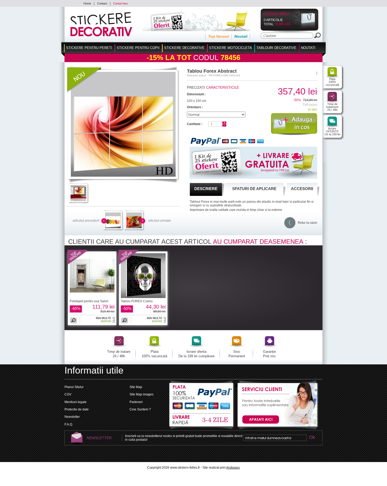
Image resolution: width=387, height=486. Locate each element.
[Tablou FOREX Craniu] (129, 264)
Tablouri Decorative (276, 48)
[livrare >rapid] (201, 420)
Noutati (240, 36)
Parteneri (136, 402)
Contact (102, 3)
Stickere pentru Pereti (89, 48)
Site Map (136, 387)
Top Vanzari (218, 36)
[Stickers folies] (101, 35)
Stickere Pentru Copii (138, 48)
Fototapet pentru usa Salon (89, 301)
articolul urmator (159, 220)
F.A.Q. (68, 424)
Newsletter (72, 417)
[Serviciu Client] (276, 429)
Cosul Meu (276, 14)
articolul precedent (86, 220)
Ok (312, 437)
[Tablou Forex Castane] (113, 227)
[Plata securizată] (201, 394)
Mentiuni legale (75, 402)
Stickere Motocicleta (230, 48)
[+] (224, 123)
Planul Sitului (73, 387)
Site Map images (141, 394)
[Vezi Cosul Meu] (303, 27)
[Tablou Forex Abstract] (123, 175)
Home (87, 3)
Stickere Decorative (184, 48)
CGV (67, 394)
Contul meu (120, 3)
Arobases (233, 467)
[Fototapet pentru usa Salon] (78, 264)
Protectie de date (76, 409)
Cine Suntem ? (140, 409)
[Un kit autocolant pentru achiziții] (189, 30)
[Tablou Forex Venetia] (134, 227)
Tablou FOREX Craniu (137, 301)
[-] (224, 125)
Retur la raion (306, 223)
